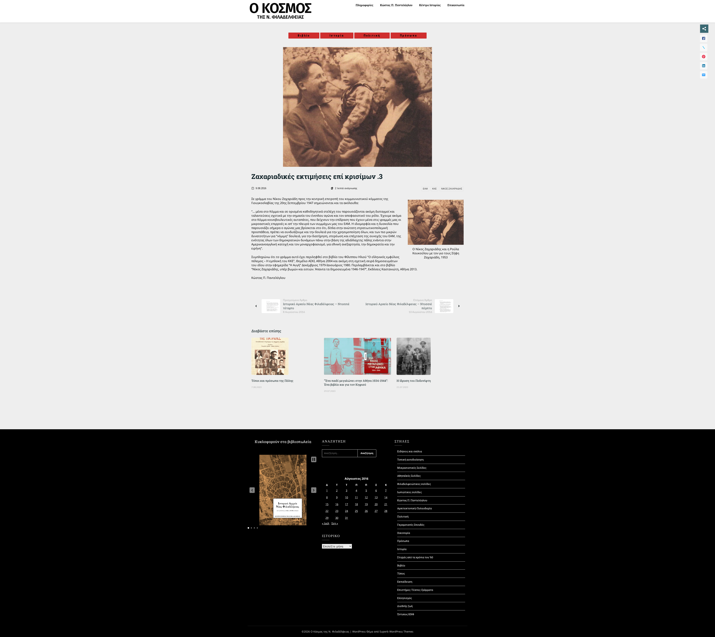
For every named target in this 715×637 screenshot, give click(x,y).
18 (356, 504)
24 (346, 511)
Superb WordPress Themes (396, 631)
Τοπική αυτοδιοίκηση (410, 459)
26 (366, 511)
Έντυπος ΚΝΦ (405, 614)
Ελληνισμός (404, 598)
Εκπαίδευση (404, 581)
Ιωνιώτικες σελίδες (409, 492)
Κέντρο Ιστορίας (430, 5)
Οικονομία (403, 533)
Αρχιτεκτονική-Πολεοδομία (414, 508)
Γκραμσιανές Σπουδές (410, 524)
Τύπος (401, 573)
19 (366, 504)
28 (385, 511)
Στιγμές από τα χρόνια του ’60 (415, 557)
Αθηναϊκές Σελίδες (409, 475)
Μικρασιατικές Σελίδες (411, 467)
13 (376, 497)
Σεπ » (334, 523)
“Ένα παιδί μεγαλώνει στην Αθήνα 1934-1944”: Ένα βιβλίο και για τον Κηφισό (356, 382)
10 (346, 497)
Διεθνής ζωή (405, 606)
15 (326, 504)
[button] (252, 490)
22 (326, 511)
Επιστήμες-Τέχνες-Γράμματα (415, 590)
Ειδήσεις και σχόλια (409, 451)
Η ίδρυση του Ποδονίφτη (414, 381)
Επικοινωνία (455, 5)
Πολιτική (372, 35)
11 (356, 497)
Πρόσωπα (408, 35)
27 (376, 511)
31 (346, 518)
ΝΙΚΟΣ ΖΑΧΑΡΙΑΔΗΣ (451, 188)
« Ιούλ (325, 523)
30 (336, 518)
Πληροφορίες (364, 5)
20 (376, 504)
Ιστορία (337, 35)
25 (356, 511)
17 (346, 504)
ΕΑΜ (425, 188)
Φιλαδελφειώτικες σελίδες (414, 484)
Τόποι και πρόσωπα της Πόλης (272, 381)
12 (366, 497)
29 (326, 518)
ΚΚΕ (434, 188)
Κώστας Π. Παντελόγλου (396, 5)
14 (385, 497)
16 (336, 504)
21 (385, 504)
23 (336, 511)
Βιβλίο (304, 35)
